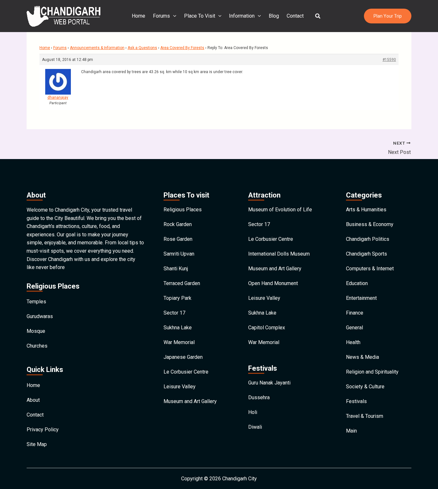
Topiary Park (177, 298)
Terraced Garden (182, 283)
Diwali (255, 427)
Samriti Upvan (179, 254)
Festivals (356, 401)
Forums (161, 16)
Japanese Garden (183, 357)
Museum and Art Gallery (190, 401)
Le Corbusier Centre (186, 372)
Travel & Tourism (364, 416)
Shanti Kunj (176, 269)
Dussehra (259, 397)
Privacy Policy (43, 429)
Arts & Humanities (366, 210)
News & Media (362, 357)
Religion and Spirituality (372, 372)
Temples (36, 302)
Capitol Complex (266, 328)
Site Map (37, 444)
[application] (173, 16)
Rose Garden (178, 239)
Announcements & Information (97, 48)
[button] (318, 16)
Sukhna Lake (178, 328)
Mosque (36, 331)
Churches (37, 346)
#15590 (389, 59)
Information (242, 16)
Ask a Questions (142, 48)
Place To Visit (199, 16)
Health (353, 342)
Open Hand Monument (273, 283)
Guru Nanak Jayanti (269, 383)
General (354, 328)
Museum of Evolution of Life (280, 210)
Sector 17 (174, 313)
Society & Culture (365, 387)
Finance (354, 313)
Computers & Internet (370, 269)
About (33, 400)
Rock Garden (178, 224)
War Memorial (179, 342)
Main (351, 431)
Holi (252, 412)
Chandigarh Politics (367, 239)
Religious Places (183, 210)
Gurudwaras (40, 316)
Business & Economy (369, 224)
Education (357, 283)
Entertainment (361, 298)
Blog (274, 16)
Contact (295, 16)
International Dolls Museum (279, 254)
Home (138, 16)
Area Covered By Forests (182, 48)
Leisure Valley (180, 387)
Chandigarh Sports (366, 254)
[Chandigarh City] (63, 16)
